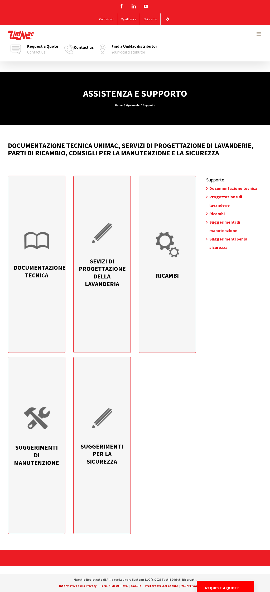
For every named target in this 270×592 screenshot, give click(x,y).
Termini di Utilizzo (114, 586)
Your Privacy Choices (196, 586)
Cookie (136, 586)
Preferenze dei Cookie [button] (161, 586)
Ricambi (217, 213)
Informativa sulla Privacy (78, 586)
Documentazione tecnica (233, 188)
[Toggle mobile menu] (259, 34)
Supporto (215, 180)
